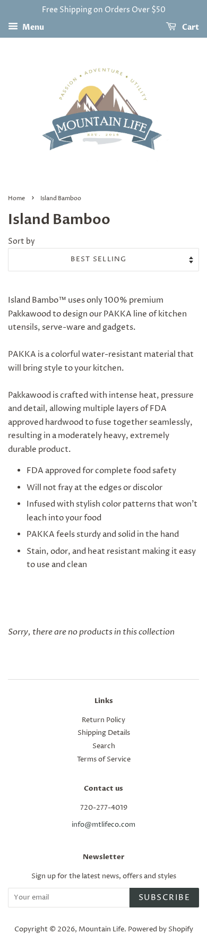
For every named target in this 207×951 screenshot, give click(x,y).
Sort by (21, 241)
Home (16, 198)
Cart (189, 27)
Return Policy (103, 720)
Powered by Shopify (160, 929)
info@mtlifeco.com (103, 824)
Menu (32, 27)
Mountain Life (101, 929)
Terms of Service (104, 759)
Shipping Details (103, 733)
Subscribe (165, 897)
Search (103, 746)
